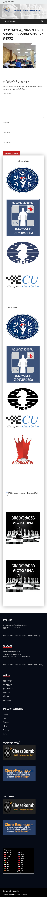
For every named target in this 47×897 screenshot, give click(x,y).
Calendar (6, 722)
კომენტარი (8, 93)
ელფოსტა (7, 132)
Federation (7, 714)
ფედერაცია (7, 681)
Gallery (5, 734)
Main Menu (12, 21)
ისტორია (6, 692)
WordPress (15, 894)
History (6, 726)
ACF (16, 891)
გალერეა (7, 700)
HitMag (24, 894)
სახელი (6, 122)
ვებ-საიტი (7, 142)
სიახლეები (7, 684)
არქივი (6, 696)
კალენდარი (8, 688)
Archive (6, 730)
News (5, 718)
